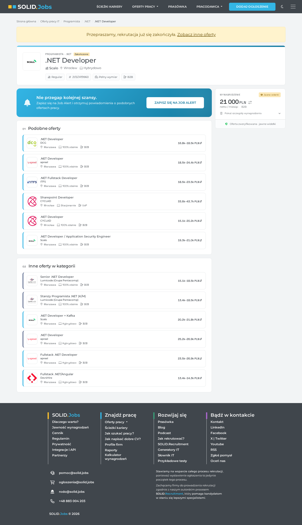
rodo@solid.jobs (72, 492)
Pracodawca (208, 6)
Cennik (57, 433)
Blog (161, 427)
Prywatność (61, 444)
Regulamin (60, 438)
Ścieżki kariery (109, 6)
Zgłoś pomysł (221, 455)
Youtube (217, 444)
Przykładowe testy (172, 461)
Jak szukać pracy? (119, 433)
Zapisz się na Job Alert (175, 103)
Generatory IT (168, 450)
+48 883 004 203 (72, 501)
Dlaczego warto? (65, 422)
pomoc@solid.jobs (74, 473)
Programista (72, 21)
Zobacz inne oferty (196, 34)
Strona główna (26, 21)
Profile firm (114, 444)
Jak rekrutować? (171, 438)
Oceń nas (218, 461)
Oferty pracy (144, 6)
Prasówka (177, 6)
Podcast (164, 433)
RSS (214, 450)
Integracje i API (64, 450)
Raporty (111, 450)
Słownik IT (166, 455)
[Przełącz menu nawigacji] (293, 7)
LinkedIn (217, 427)
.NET (87, 21)
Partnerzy (59, 455)
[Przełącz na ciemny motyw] (282, 6)
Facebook (218, 433)
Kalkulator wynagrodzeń (116, 457)
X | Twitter (218, 438)
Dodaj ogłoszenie (252, 6)
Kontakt (217, 422)
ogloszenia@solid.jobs (76, 482)
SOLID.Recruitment (173, 444)
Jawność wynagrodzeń (70, 427)
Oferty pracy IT (49, 21)
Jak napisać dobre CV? (123, 439)
